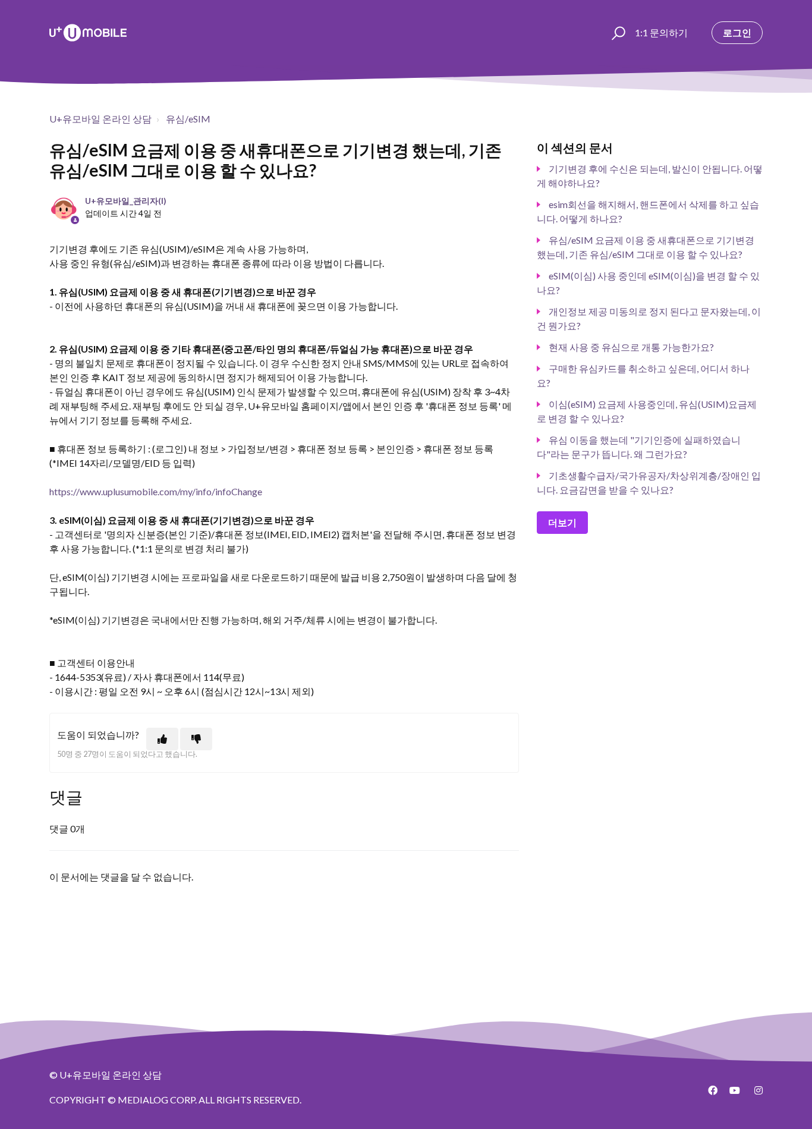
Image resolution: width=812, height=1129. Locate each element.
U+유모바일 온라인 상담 (100, 118)
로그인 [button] (737, 32)
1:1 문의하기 (661, 32)
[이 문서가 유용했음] (162, 739)
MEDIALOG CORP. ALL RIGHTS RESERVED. (209, 1099)
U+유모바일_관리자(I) (125, 201)
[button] (616, 32)
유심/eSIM (188, 118)
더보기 (562, 522)
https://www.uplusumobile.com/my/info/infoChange (155, 491)
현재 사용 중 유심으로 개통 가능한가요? (631, 347)
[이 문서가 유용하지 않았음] (196, 739)
